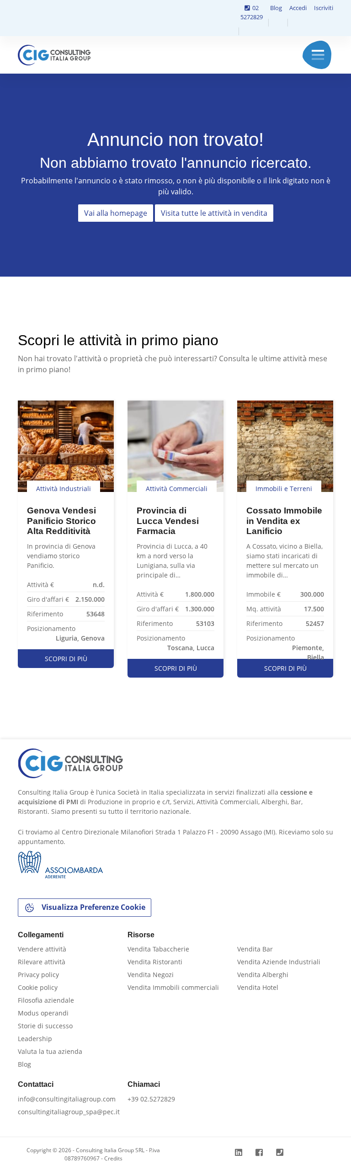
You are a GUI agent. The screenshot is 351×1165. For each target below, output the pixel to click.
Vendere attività (42, 949)
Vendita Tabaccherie (158, 949)
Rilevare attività (41, 961)
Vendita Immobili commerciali (173, 987)
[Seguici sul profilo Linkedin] (240, 1152)
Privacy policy (38, 974)
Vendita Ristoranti (155, 961)
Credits (113, 1158)
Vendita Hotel (257, 987)
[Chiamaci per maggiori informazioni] (281, 1152)
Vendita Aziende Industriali (278, 961)
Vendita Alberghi (262, 974)
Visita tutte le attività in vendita (214, 213)
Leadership (35, 1038)
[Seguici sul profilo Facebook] (260, 1152)
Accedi (298, 8)
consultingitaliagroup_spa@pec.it (69, 1111)
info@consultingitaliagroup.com (67, 1099)
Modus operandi (43, 1013)
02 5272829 (251, 12)
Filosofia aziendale (46, 1000)
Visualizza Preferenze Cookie (92, 907)
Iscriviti (323, 8)
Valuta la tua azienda (50, 1051)
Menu (318, 55)
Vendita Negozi (151, 974)
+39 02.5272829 (151, 1099)
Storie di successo (45, 1025)
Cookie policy (38, 987)
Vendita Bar (255, 949)
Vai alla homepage (115, 213)
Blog (276, 8)
